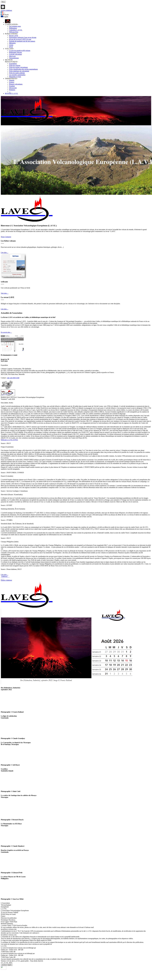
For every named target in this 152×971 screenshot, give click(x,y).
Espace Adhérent (6, 580)
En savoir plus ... (6, 332)
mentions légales (7, 965)
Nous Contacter (6, 237)
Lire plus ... (4, 252)
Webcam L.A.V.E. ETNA (9, 440)
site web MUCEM (13, 378)
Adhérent (5, 576)
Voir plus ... (4, 293)
